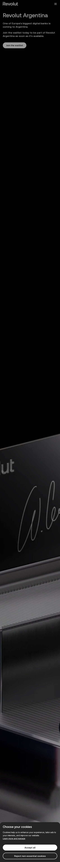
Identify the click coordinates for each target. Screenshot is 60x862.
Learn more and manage (14, 838)
